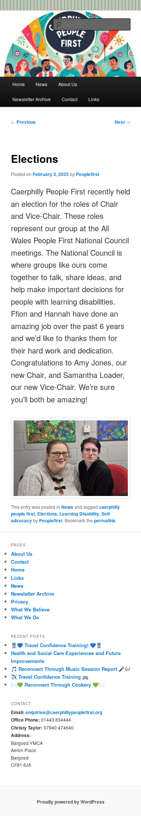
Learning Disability (79, 513)
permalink (104, 520)
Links (93, 99)
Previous (23, 121)
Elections (47, 513)
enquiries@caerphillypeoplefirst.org (64, 712)
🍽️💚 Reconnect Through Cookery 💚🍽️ (58, 684)
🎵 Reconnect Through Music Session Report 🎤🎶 (70, 668)
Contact (69, 99)
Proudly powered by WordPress (71, 801)
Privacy (19, 601)
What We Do (25, 617)
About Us (67, 84)
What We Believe (30, 609)
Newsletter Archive (31, 99)
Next (122, 121)
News (41, 84)
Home (18, 84)
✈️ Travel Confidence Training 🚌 (49, 676)
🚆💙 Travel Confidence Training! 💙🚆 (56, 645)
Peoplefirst (87, 174)
